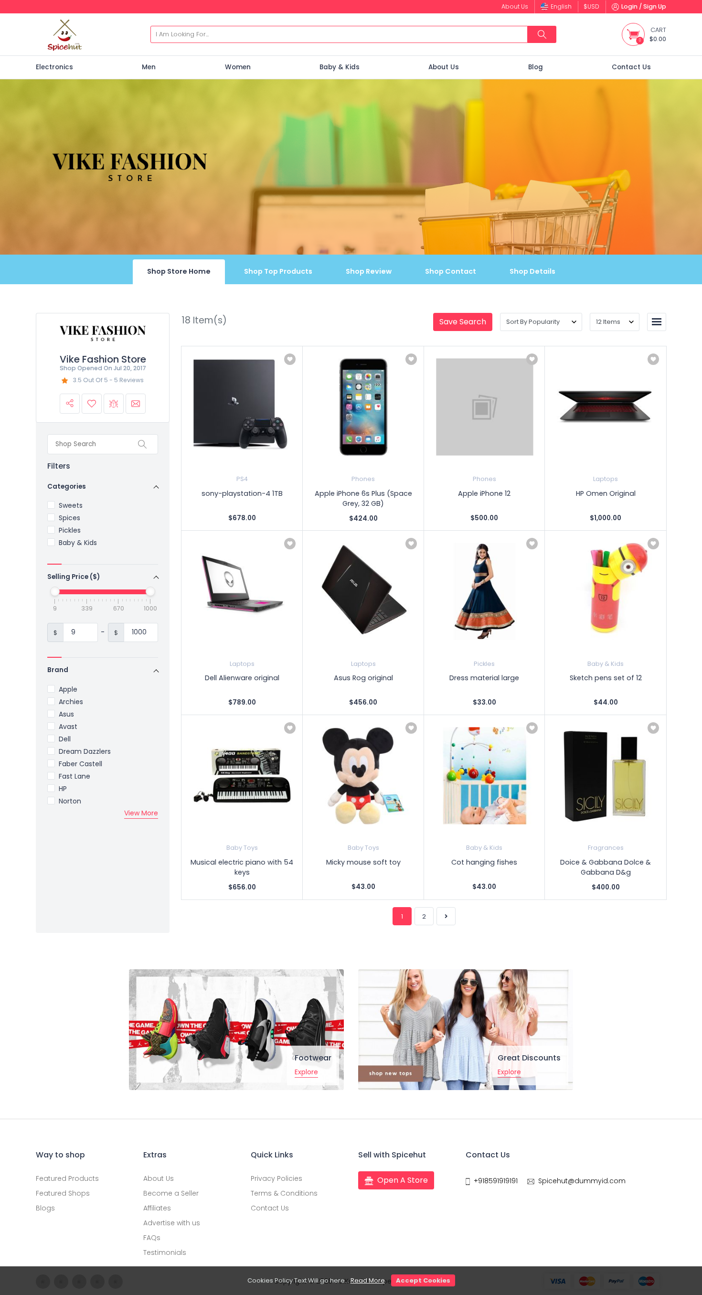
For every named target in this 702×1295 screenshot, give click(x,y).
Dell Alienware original (242, 678)
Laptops (605, 479)
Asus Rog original (363, 678)
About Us (443, 67)
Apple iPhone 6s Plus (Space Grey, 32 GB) (363, 499)
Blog (535, 67)
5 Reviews (129, 380)
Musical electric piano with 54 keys (242, 867)
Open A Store (402, 1180)
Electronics (54, 67)
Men (149, 67)
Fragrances (606, 848)
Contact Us (631, 67)
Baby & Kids (339, 67)
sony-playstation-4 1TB (242, 493)
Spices (69, 518)
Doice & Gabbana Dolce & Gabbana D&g (605, 867)
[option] (236, 1029)
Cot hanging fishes (484, 862)
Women (238, 67)
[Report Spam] (114, 404)
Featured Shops (63, 1193)
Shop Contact (450, 271)
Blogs (45, 1208)
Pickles (70, 530)
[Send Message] (136, 404)
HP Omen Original (606, 493)
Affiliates (157, 1208)
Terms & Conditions (284, 1193)
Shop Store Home (179, 271)
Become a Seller (171, 1193)
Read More (368, 1280)
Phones (363, 479)
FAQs (151, 1237)
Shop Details (532, 271)
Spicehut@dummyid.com (582, 1181)
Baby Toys (242, 848)
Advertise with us (171, 1223)
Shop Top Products (278, 271)
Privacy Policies (276, 1178)
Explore (306, 1072)
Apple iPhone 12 (484, 493)
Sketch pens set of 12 (606, 678)
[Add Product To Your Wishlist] (290, 359)
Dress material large (484, 678)
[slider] (55, 591)
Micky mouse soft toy (363, 862)
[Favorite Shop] (92, 404)
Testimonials (164, 1252)
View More (141, 813)
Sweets (71, 505)
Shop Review (369, 271)
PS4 (242, 479)
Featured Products (67, 1178)
